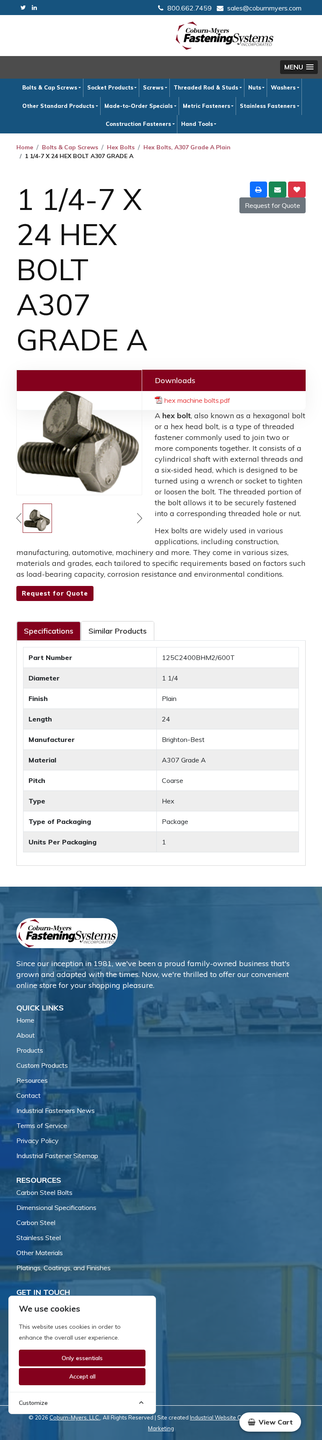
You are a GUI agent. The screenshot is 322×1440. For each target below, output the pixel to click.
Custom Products (42, 1065)
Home (24, 147)
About (25, 1035)
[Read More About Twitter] (23, 7)
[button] (299, 67)
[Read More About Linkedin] (34, 7)
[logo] (224, 35)
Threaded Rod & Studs (206, 87)
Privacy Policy (37, 1140)
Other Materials (39, 1252)
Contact (28, 1095)
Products (29, 1050)
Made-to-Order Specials (138, 105)
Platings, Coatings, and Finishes (63, 1268)
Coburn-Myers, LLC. (74, 1417)
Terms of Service (41, 1125)
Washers (283, 87)
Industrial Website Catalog (223, 1417)
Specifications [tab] (48, 631)
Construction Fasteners (138, 123)
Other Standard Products (58, 105)
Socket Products (110, 87)
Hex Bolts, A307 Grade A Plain (187, 147)
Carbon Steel (35, 1222)
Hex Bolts (121, 147)
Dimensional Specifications (56, 1207)
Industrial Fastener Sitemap (57, 1155)
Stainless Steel (38, 1237)
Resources (32, 1080)
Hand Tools (197, 123)
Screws (153, 87)
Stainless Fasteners (268, 105)
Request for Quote (272, 205)
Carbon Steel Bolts (44, 1192)
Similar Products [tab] (117, 631)
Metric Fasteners (206, 105)
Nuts (254, 87)
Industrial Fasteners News (55, 1110)
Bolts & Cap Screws (49, 87)
